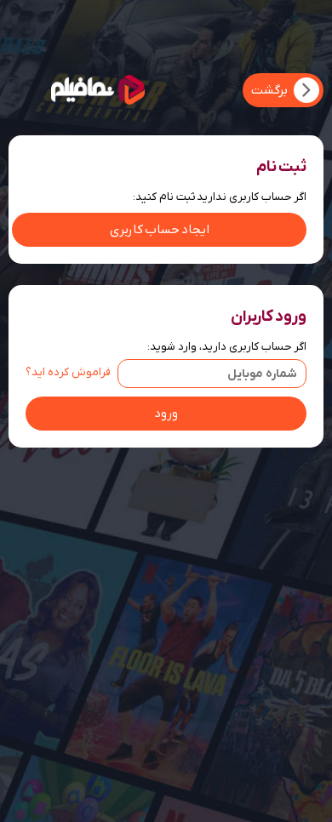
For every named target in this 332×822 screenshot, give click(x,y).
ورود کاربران (268, 316)
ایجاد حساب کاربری (159, 229)
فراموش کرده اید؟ (68, 372)
